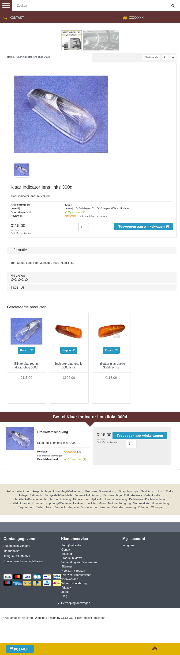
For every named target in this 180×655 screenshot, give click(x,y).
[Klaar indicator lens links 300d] (61, 114)
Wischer (105, 507)
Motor (102, 503)
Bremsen (91, 491)
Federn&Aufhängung (88, 495)
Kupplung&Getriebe (58, 503)
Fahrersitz (36, 495)
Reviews (18, 275)
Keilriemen (136, 499)
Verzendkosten (23, 233)
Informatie (19, 250)
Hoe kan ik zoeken (73, 570)
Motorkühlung (160, 503)
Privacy (66, 587)
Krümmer (38, 503)
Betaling (66, 553)
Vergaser (73, 507)
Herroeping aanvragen (75, 603)
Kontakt (17, 17)
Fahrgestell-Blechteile (58, 495)
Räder (40, 507)
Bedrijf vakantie (71, 545)
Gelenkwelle (152, 495)
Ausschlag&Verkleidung (68, 491)
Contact (66, 549)
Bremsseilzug (107, 491)
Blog (64, 596)
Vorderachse (89, 507)
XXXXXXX (136, 17)
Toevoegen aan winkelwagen (142, 226)
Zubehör (143, 507)
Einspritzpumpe (128, 491)
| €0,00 (22, 649)
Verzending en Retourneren (79, 562)
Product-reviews (71, 558)
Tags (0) (17, 287)
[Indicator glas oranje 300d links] (69, 331)
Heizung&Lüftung (60, 499)
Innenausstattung (116, 499)
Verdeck (60, 507)
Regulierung (26, 507)
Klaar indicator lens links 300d (33, 56)
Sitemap (66, 566)
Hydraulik (97, 499)
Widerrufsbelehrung (74, 583)
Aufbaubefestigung (18, 491)
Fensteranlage (112, 495)
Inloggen (128, 545)
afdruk (65, 592)
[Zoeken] (173, 6)
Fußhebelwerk (133, 495)
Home (10, 56)
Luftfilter (91, 503)
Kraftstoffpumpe (20, 503)
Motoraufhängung (119, 503)
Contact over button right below (23, 561)
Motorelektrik (141, 503)
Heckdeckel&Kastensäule (30, 499)
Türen (49, 507)
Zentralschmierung (124, 507)
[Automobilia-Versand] (90, 38)
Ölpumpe (157, 507)
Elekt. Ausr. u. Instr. (152, 491)
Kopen (24, 350)
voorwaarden (69, 579)
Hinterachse (81, 499)
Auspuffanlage (41, 491)
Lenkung (78, 503)
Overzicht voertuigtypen (76, 575)
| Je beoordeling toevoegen (93, 216)
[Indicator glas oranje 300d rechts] (111, 331)
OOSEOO (67, 618)
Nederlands (151, 57)
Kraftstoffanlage (155, 499)
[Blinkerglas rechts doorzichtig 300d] (26, 331)
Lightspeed (98, 618)
